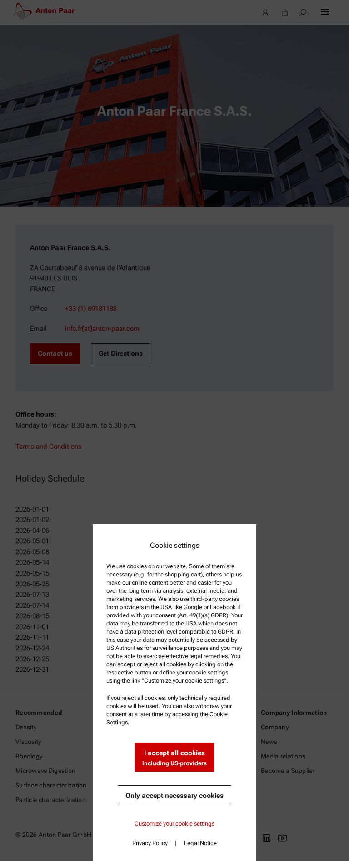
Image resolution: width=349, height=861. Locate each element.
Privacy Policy (150, 843)
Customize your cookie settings (174, 823)
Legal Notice (200, 843)
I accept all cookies (174, 758)
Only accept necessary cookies (174, 796)
